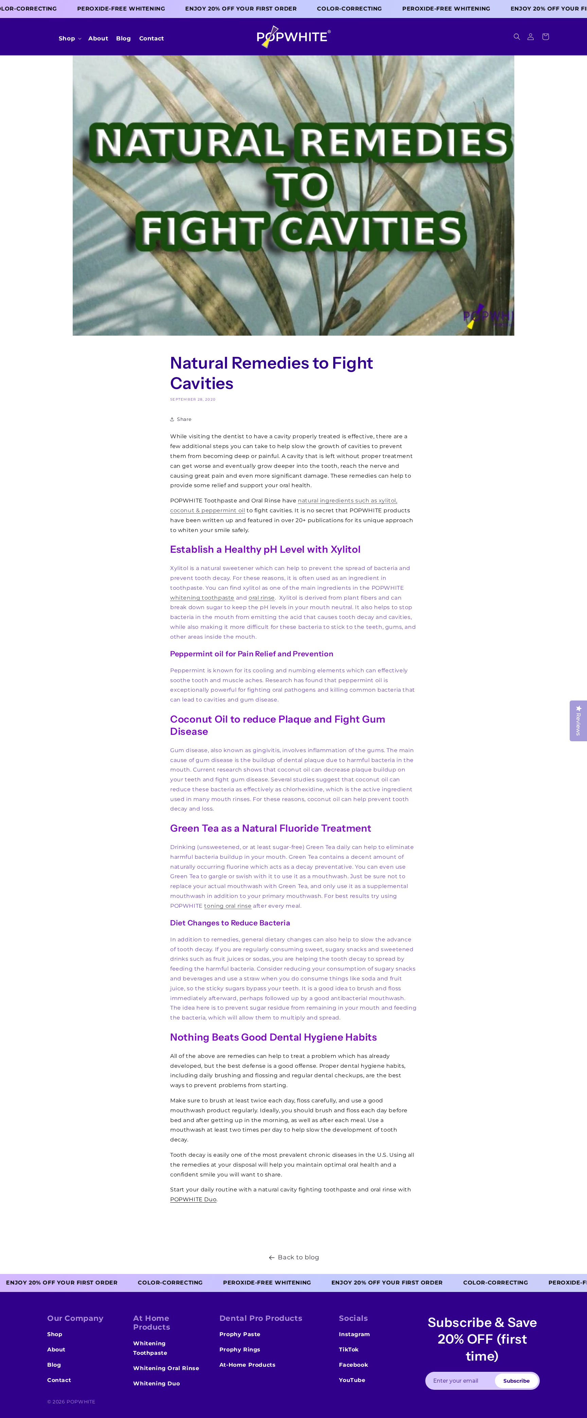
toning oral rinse (227, 906)
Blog (54, 1365)
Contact (59, 1380)
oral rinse (262, 598)
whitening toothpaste (202, 598)
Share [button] (184, 419)
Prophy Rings (240, 1349)
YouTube (352, 1380)
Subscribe (516, 1381)
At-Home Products (247, 1365)
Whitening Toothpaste (150, 1348)
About (56, 1349)
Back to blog (298, 1257)
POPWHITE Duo (193, 1199)
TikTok (349, 1349)
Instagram (354, 1334)
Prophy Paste (240, 1334)
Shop (54, 1334)
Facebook (353, 1365)
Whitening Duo (156, 1383)
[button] (517, 36)
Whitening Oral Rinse (166, 1368)
